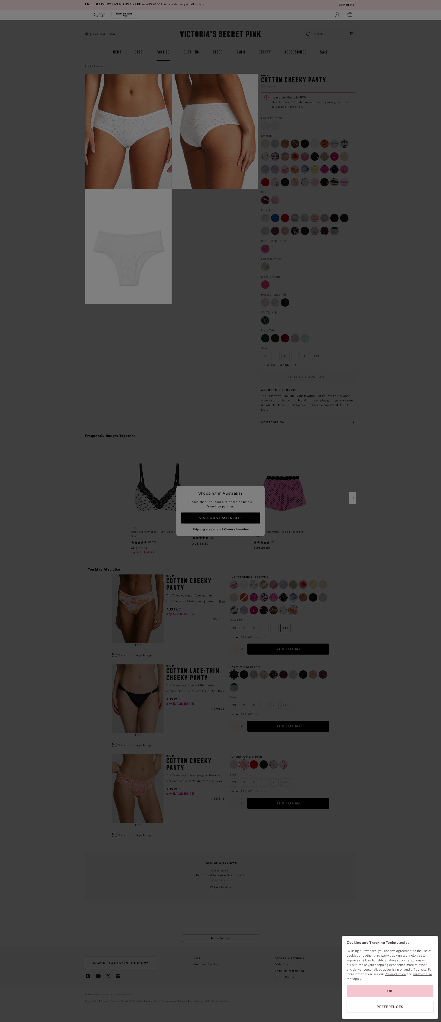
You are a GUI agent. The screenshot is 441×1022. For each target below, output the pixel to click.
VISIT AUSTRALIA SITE (220, 518)
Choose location (236, 529)
